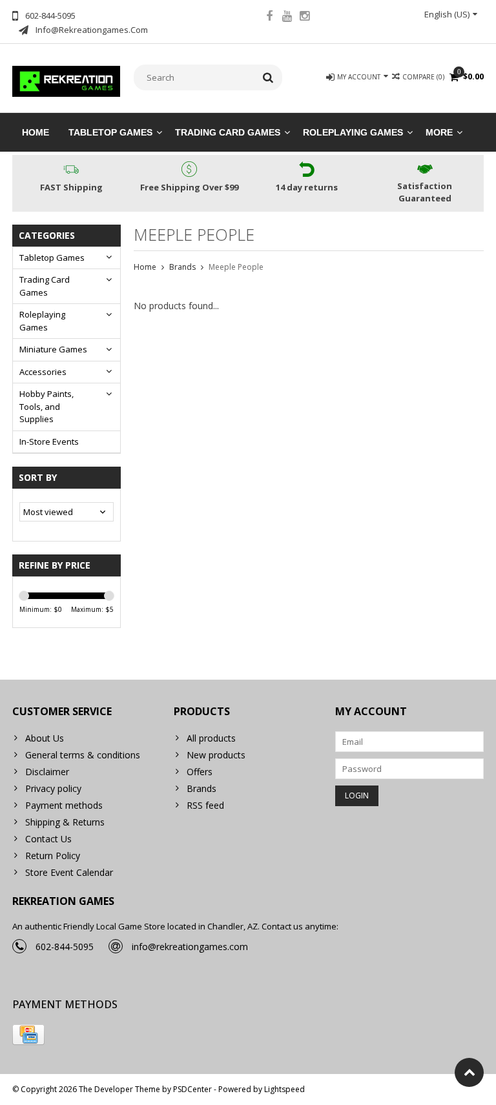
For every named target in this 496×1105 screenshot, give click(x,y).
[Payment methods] (28, 1034)
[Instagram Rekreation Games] (304, 17)
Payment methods (64, 805)
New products (216, 755)
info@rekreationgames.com (190, 946)
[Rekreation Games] (66, 80)
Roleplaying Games (353, 132)
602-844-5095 (65, 946)
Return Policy (52, 855)
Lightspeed (284, 1089)
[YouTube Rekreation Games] (287, 17)
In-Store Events (49, 441)
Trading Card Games (227, 132)
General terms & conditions (82, 755)
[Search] (268, 77)
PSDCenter (192, 1089)
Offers (199, 771)
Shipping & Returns (65, 822)
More (439, 132)
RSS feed (205, 805)
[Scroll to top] (469, 1072)
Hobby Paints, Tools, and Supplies (46, 406)
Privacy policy (53, 788)
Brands (182, 266)
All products (211, 738)
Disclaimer (47, 771)
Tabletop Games (110, 132)
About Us (44, 738)
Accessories (43, 372)
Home (35, 132)
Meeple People (236, 266)
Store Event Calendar (69, 872)
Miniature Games (53, 349)
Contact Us (48, 839)
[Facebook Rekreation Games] (269, 17)
